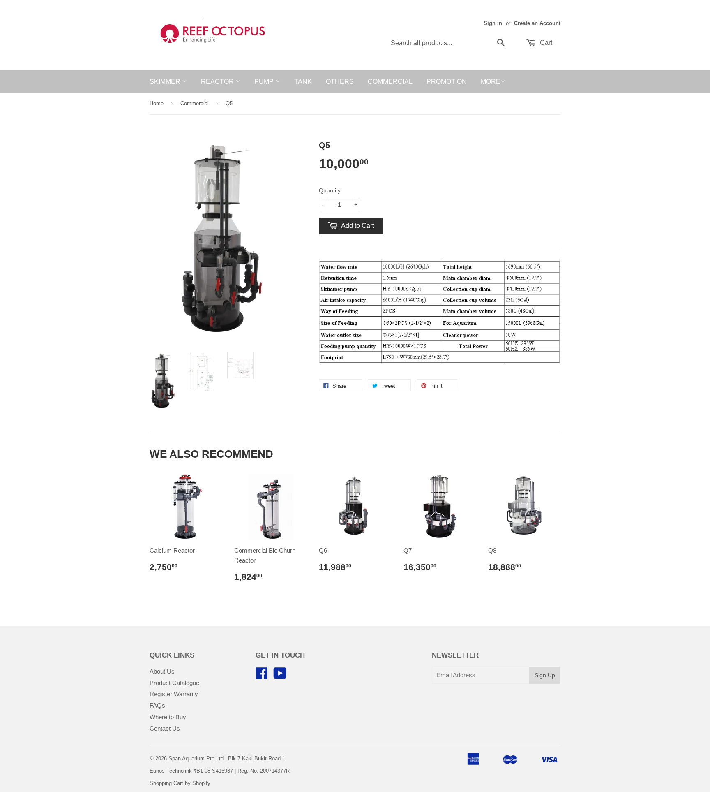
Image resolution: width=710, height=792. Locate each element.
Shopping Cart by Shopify (180, 783)
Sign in (493, 23)
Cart (545, 42)
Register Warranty (174, 693)
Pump (264, 81)
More (490, 81)
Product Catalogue (174, 682)
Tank (303, 81)
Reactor (218, 81)
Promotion (446, 81)
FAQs (157, 705)
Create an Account (537, 23)
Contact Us (165, 728)
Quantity (330, 190)
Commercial (390, 81)
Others (340, 81)
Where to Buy (168, 716)
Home (157, 103)
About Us (162, 671)
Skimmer (166, 81)
